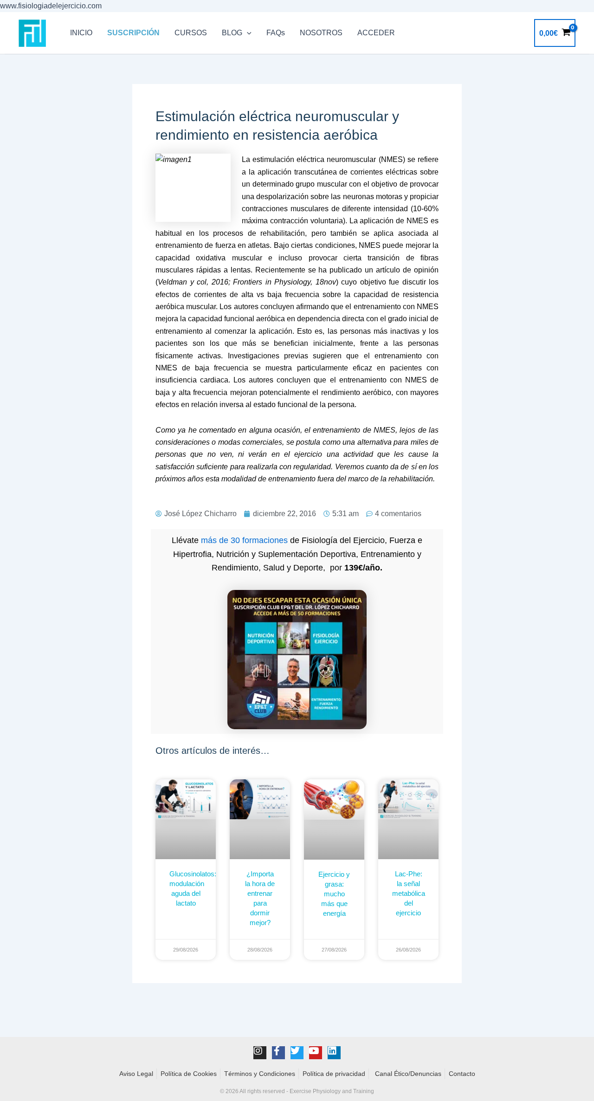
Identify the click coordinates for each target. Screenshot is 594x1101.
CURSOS (190, 33)
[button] (247, 33)
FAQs (275, 33)
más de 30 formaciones (244, 540)
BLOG (232, 33)
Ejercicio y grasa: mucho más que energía (334, 893)
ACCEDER (376, 33)
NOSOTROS (321, 33)
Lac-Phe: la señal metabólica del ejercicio (408, 893)
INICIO (81, 33)
